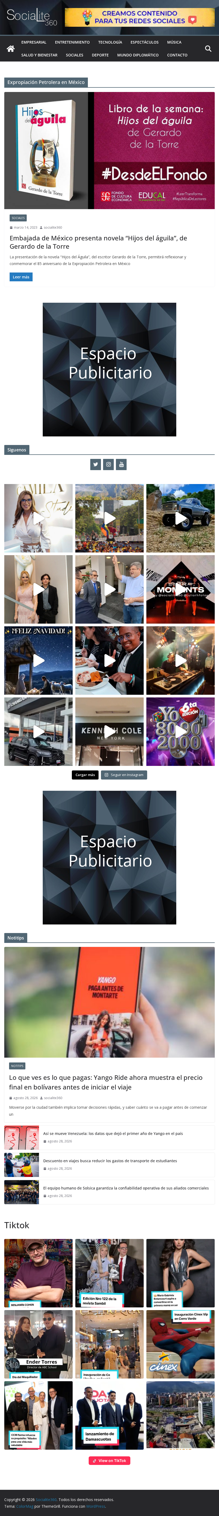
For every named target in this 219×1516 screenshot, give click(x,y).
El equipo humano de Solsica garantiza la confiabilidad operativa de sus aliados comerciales (126, 1188)
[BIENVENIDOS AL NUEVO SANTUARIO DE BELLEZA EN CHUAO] (38, 518)
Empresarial (33, 42)
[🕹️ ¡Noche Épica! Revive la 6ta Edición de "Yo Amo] (180, 660)
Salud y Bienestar (39, 54)
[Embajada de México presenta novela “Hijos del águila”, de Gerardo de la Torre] (109, 150)
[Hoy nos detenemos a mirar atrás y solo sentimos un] (180, 589)
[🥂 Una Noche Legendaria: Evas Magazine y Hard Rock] (109, 660)
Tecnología (110, 42)
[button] (38, 1273)
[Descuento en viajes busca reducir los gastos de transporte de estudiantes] (21, 1165)
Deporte (100, 54)
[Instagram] (108, 464)
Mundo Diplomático (138, 54)
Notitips (17, 1066)
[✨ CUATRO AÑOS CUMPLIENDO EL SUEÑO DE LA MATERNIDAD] (38, 589)
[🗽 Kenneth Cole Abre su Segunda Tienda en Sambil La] (109, 731)
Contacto (177, 54)
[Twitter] (95, 464)
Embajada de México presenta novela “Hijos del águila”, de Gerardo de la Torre (98, 242)
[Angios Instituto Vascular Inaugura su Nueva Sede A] (109, 589)
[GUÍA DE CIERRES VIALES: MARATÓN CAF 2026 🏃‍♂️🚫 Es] (109, 518)
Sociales (74, 54)
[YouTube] (121, 464)
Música (174, 42)
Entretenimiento (72, 42)
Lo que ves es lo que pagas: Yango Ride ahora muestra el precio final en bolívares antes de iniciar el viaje (106, 1082)
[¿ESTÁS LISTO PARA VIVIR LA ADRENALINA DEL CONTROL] (180, 518)
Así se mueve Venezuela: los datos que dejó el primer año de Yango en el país (113, 1133)
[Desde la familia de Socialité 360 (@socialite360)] (38, 660)
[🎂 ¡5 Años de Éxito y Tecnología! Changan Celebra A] (38, 731)
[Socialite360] (10, 48)
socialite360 (53, 227)
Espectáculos (145, 42)
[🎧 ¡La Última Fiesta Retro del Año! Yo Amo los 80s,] (180, 731)
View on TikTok (112, 1460)
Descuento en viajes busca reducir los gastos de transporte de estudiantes (110, 1160)
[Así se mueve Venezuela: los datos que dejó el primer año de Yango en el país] (21, 1138)
